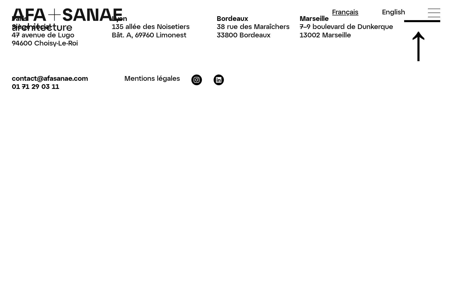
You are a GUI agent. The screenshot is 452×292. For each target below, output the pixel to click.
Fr (345, 11)
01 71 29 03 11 (35, 86)
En (393, 11)
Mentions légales (152, 78)
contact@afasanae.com (50, 78)
